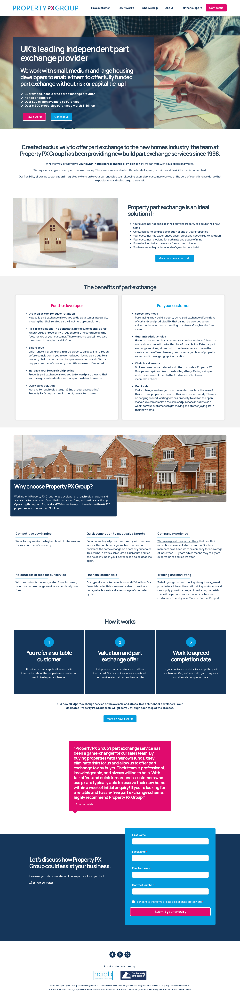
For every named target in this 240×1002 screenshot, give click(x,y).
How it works (126, 8)
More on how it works (120, 719)
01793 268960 (42, 883)
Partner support (191, 8)
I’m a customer (100, 8)
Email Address (141, 868)
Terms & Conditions (179, 989)
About (169, 8)
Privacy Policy (157, 989)
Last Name (139, 851)
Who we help (150, 8)
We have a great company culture (177, 541)
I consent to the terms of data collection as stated (169, 902)
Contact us (61, 117)
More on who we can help (174, 258)
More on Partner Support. (204, 598)
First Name (139, 835)
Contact (216, 8)
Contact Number (143, 885)
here (199, 902)
